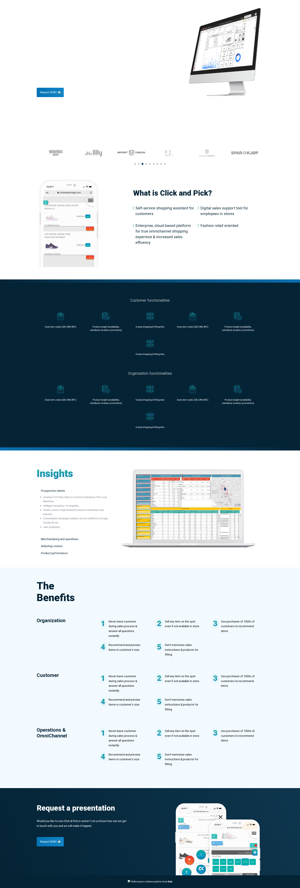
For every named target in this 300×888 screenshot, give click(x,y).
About (59, 6)
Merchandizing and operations (59, 539)
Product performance (54, 553)
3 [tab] (142, 164)
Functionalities (75, 6)
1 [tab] (135, 164)
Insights (93, 6)
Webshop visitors (51, 546)
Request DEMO (48, 92)
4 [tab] (146, 164)
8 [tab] (161, 164)
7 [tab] (157, 164)
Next (257, 109)
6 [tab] (154, 164)
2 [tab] (139, 164)
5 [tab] (150, 164)
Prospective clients (52, 490)
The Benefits (110, 6)
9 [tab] (165, 164)
